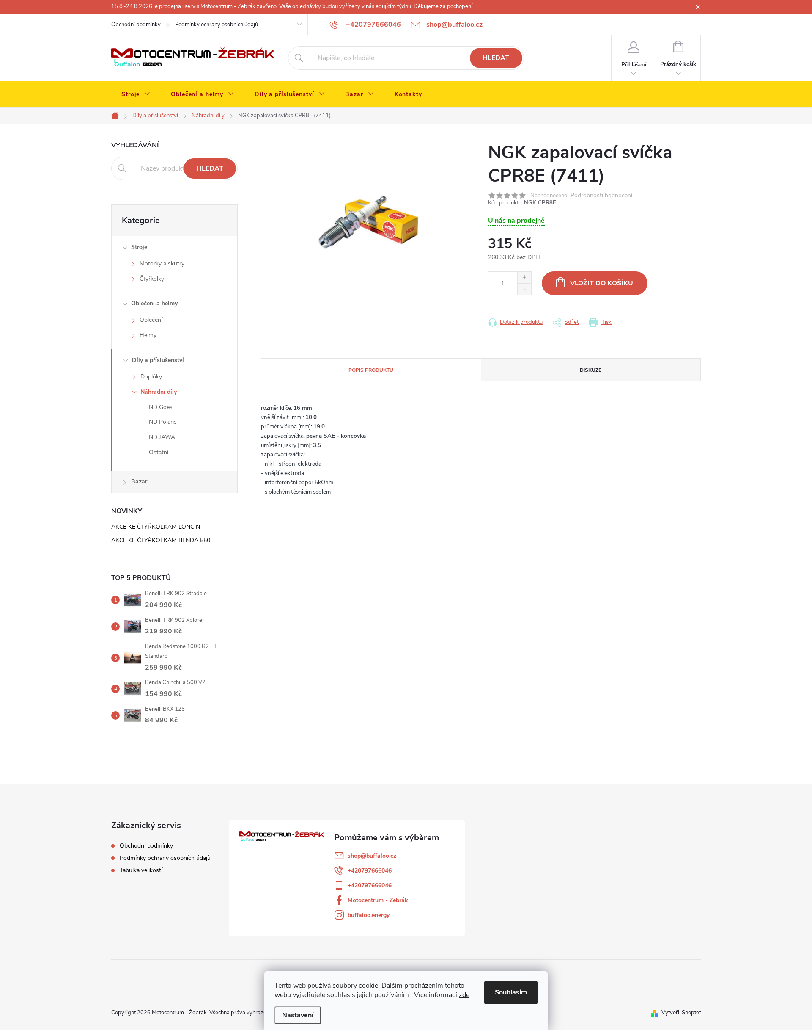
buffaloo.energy (369, 915)
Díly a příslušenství (158, 360)
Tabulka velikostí (141, 870)
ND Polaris (163, 422)
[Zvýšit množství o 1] (524, 277)
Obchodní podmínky (136, 24)
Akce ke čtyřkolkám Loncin (155, 527)
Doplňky (151, 377)
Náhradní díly (158, 392)
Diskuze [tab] (590, 370)
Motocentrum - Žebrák (378, 900)
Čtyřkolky (152, 279)
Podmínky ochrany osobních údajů (216, 24)
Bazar (139, 482)
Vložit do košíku (601, 283)
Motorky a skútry (162, 264)
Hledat (496, 58)
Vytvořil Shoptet (681, 1012)
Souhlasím (511, 992)
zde (464, 995)
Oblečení (151, 320)
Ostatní (158, 452)
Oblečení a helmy (154, 303)
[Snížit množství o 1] (524, 289)
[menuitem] (136, 94)
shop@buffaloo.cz (372, 856)
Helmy (148, 335)
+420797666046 (370, 871)
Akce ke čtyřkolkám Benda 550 (160, 540)
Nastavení (297, 1015)
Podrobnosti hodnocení (601, 195)
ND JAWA (162, 437)
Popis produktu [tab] (370, 370)
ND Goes (161, 407)
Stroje (139, 247)
